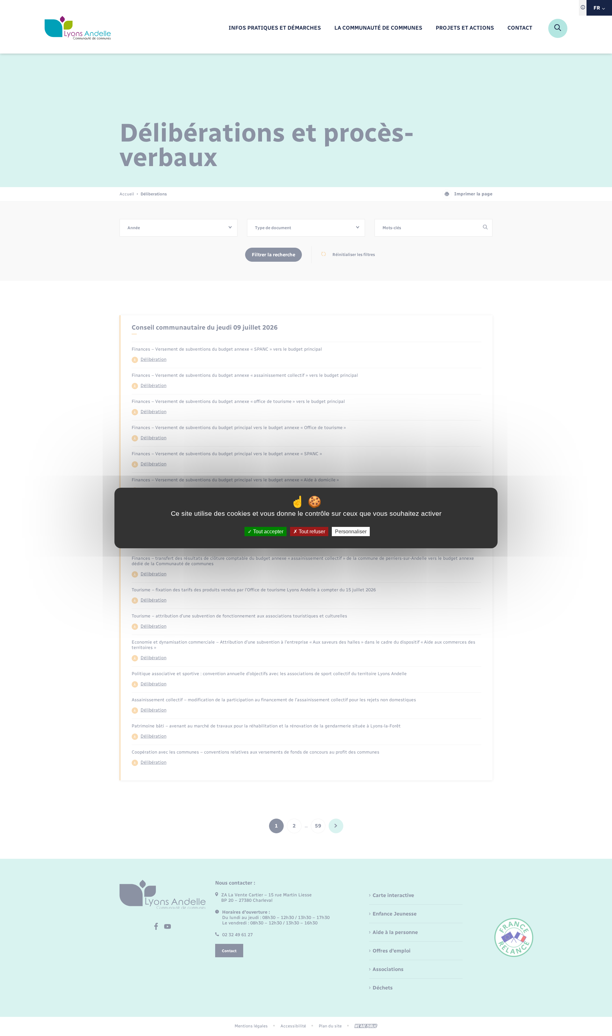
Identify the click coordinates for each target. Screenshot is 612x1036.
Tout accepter (267, 531)
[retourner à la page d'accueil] (78, 28)
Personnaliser (351, 531)
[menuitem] (275, 28)
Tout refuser (311, 531)
